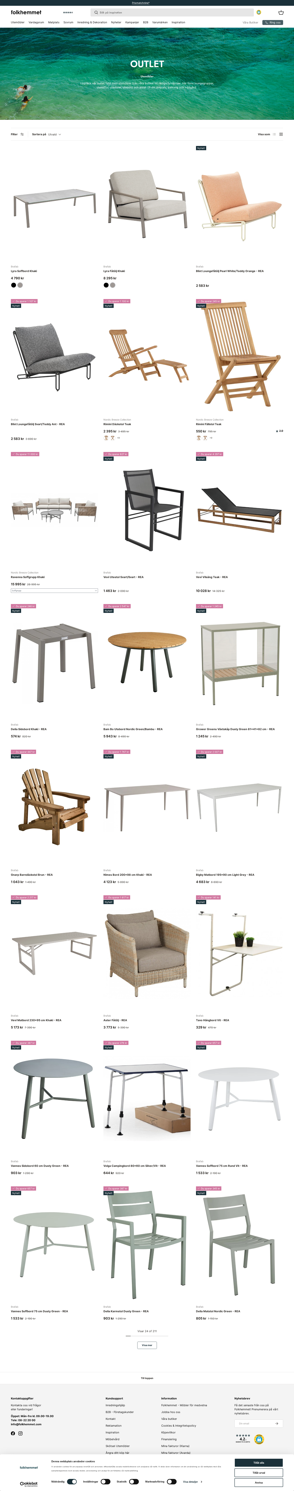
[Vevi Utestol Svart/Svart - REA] (147, 510)
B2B (145, 22)
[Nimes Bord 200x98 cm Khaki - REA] (147, 808)
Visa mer (147, 1345)
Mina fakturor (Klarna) (175, 1446)
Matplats (53, 22)
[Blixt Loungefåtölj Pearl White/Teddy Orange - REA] (239, 204)
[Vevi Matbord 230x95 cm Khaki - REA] (54, 953)
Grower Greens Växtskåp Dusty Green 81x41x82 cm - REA (235, 729)
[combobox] (172, 12)
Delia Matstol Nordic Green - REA (218, 1311)
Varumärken (160, 22)
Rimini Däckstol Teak (117, 424)
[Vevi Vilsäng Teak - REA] (239, 510)
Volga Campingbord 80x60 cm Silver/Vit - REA (134, 1165)
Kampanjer (132, 22)
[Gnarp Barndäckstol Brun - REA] (54, 808)
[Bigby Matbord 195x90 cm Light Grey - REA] (239, 808)
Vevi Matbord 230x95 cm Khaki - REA (36, 1020)
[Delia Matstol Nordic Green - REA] (239, 1244)
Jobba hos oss (170, 1412)
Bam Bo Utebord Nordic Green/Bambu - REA (133, 729)
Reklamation (113, 1425)
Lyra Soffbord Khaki (24, 271)
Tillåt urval (259, 1472)
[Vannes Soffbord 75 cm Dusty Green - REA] (54, 1244)
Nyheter (116, 22)
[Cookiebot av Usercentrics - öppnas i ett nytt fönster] (29, 1484)
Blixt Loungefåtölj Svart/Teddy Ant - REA (38, 424)
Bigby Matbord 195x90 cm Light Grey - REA (225, 874)
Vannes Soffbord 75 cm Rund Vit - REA (222, 1165)
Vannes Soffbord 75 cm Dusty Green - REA (39, 1311)
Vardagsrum (36, 22)
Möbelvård (112, 1439)
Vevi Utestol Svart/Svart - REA (123, 577)
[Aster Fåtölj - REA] (147, 953)
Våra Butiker (250, 22)
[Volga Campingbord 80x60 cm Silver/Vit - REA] (147, 1099)
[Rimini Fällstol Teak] (239, 357)
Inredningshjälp (115, 1405)
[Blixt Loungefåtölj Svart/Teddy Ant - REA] (54, 357)
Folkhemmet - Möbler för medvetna (184, 1405)
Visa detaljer (190, 1481)
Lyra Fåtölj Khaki (114, 271)
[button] (77, 12)
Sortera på (39, 134)
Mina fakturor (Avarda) (176, 1452)
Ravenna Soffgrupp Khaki (28, 577)
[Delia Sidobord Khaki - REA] (54, 662)
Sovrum (68, 22)
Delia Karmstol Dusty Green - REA (126, 1311)
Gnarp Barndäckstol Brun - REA (32, 874)
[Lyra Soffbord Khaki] (54, 204)
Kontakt (111, 1418)
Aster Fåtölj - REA (115, 1020)
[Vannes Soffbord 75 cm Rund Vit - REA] (239, 1099)
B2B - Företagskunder (120, 1412)
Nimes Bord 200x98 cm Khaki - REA (127, 874)
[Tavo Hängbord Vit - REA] (239, 953)
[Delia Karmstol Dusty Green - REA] (147, 1244)
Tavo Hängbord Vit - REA (212, 1020)
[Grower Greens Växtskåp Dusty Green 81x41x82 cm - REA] (239, 662)
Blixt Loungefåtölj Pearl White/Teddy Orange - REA (230, 271)
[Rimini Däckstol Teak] (147, 357)
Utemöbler (17, 22)
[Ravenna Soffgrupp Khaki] (54, 510)
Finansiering (169, 1439)
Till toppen (147, 1378)
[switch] (105, 1481)
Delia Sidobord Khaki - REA (29, 729)
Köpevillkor (168, 1432)
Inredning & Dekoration (92, 22)
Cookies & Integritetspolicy (178, 1425)
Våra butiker (169, 1418)
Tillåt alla (259, 1462)
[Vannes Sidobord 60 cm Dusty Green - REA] (54, 1099)
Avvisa (259, 1482)
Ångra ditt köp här (117, 1452)
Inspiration (178, 22)
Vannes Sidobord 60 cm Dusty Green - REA (40, 1165)
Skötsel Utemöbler (118, 1446)
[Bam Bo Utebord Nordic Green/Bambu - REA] (147, 662)
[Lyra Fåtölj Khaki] (147, 204)
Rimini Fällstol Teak (208, 424)
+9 (118, 438)
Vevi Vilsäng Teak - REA (212, 577)
